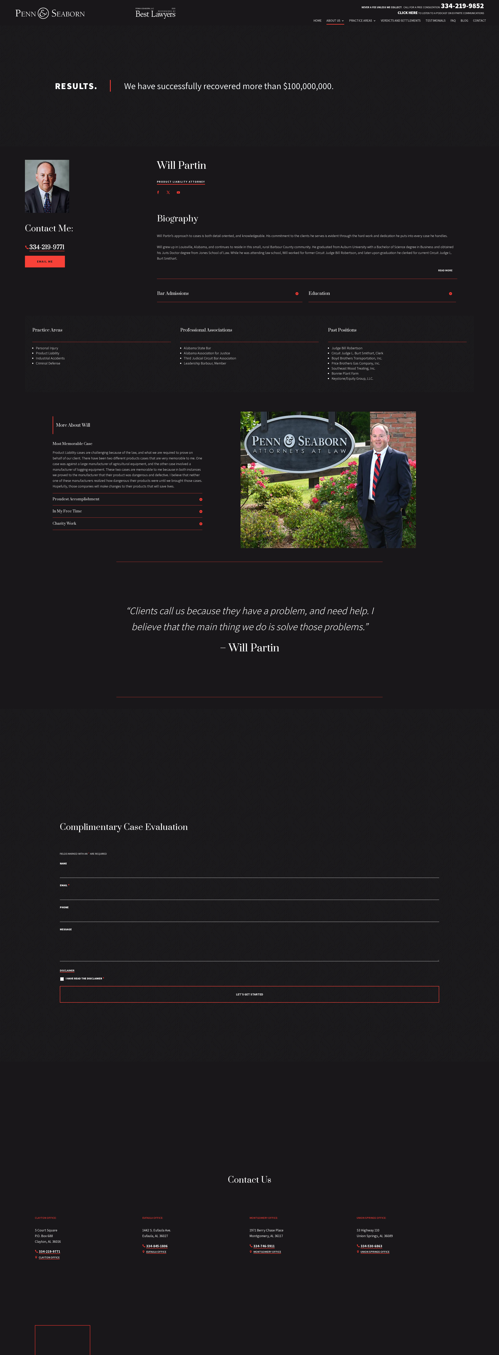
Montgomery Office (267, 1251)
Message (66, 929)
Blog (464, 21)
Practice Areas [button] (360, 21)
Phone (64, 907)
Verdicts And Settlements (401, 21)
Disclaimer (67, 970)
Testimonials (436, 21)
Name (63, 863)
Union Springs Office (375, 1251)
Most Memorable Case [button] (72, 444)
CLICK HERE (408, 12)
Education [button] (319, 293)
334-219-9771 (47, 247)
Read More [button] (445, 270)
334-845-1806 (157, 1246)
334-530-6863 (371, 1246)
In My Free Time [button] (67, 511)
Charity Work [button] (64, 524)
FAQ (453, 21)
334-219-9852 (462, 5)
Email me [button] (45, 261)
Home (317, 21)
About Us (333, 21)
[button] (478, 1344)
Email (65, 885)
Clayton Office (49, 1257)
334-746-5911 (264, 1246)
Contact (479, 21)
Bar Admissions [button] (173, 293)
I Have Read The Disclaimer (85, 978)
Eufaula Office (156, 1251)
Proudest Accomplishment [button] (76, 499)
